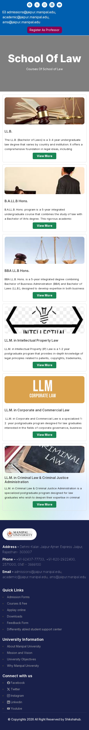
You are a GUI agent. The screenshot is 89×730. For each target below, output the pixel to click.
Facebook (17, 682)
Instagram (17, 695)
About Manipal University (24, 646)
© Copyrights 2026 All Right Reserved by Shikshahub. (44, 719)
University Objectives (21, 659)
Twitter (15, 689)
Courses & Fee (17, 603)
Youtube (16, 708)
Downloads (14, 616)
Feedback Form (17, 623)
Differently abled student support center (34, 629)
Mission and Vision (19, 652)
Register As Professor (44, 30)
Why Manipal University (23, 665)
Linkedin (16, 702)
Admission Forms (18, 597)
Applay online (16, 610)
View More (44, 156)
